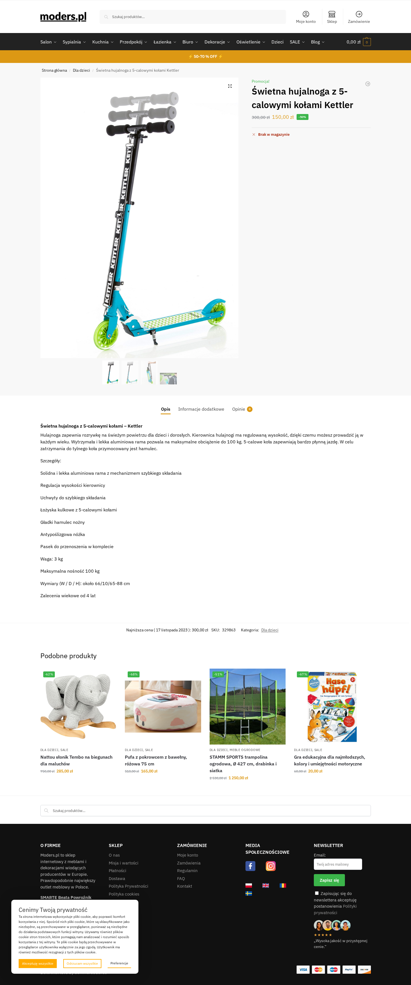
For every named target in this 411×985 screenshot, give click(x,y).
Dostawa (117, 878)
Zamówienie (359, 21)
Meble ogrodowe (245, 750)
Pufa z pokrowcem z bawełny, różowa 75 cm (156, 760)
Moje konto (306, 21)
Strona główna (54, 70)
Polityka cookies (124, 894)
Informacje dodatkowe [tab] (201, 409)
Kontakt (184, 886)
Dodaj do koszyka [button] (78, 783)
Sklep (332, 21)
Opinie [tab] (241, 409)
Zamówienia (189, 863)
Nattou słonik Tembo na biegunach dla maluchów (76, 760)
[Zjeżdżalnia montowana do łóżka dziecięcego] (368, 84)
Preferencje (119, 963)
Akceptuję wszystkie (37, 963)
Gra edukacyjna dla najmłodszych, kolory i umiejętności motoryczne (329, 760)
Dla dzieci (81, 70)
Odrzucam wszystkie (82, 963)
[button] (359, 41)
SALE (64, 750)
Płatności (117, 870)
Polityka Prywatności (128, 886)
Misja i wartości (123, 863)
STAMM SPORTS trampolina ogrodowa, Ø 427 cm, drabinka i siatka (243, 763)
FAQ (181, 878)
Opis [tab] (165, 409)
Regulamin (187, 870)
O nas (114, 855)
